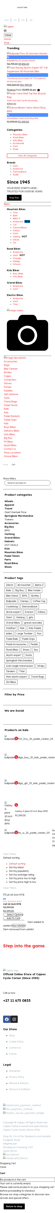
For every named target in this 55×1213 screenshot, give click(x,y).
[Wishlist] (44, 26)
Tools (7, 397)
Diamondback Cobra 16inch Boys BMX (22, 118)
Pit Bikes (8, 441)
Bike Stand (12, 595)
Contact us (10, 448)
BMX (7, 530)
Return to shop (14, 1206)
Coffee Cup (39, 601)
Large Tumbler (25, 633)
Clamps (24, 601)
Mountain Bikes (16, 209)
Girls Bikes (9, 434)
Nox (39, 633)
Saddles (8, 390)
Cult (5, 901)
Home (7, 39)
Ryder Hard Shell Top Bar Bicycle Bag (22, 100)
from (21, 89)
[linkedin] (11, 718)
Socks (28, 655)
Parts (8, 559)
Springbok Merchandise (19, 515)
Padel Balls (12, 638)
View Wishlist (18, 925)
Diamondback (29, 606)
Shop (7, 42)
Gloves (8, 383)
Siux (36, 649)
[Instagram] (14, 1019)
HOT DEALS (11, 545)
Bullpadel (11, 601)
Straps (41, 665)
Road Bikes (13, 248)
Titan (22, 671)
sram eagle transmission (19, 665)
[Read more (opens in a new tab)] (27, 994)
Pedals (34, 644)
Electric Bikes (15, 295)
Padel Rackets (12, 416)
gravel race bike (33, 622)
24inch (9, 584)
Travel (8, 508)
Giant (9, 617)
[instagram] (17, 718)
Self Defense (11, 394)
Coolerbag (12, 606)
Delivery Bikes (11, 430)
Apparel (9, 504)
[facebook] (6, 718)
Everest (29, 611)
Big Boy (8, 438)
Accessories (10, 361)
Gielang (20, 617)
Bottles (8, 372)
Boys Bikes (10, 427)
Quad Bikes (10, 445)
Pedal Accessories (16, 644)
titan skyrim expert (16, 676)
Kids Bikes (13, 270)
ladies (9, 633)
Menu (5, 30)
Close (8, 35)
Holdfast (11, 628)
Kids (6, 412)
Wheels (9, 501)
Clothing (10, 534)
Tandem (10, 671)
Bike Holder (34, 590)
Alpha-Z (39, 584)
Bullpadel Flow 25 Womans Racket (21, 60)
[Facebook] (6, 1019)
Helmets (9, 541)
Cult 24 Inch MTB (12, 904)
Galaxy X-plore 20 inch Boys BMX (31, 811)
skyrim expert (13, 655)
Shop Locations (12, 452)
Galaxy (41, 611)
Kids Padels (35, 628)
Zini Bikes (11, 682)
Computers (10, 379)
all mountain (24, 584)
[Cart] (49, 26)
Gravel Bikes (14, 282)
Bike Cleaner (11, 368)
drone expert (13, 611)
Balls (6, 408)
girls (31, 617)
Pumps (7, 386)
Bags (7, 365)
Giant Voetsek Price (15, 512)
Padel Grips (10, 419)
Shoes (8, 566)
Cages (7, 376)
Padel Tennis (11, 405)
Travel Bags (10, 401)
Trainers (9, 519)
